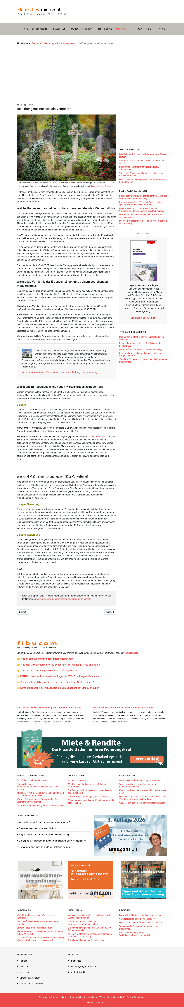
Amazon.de (139, 997)
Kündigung (87, 29)
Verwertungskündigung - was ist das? (137, 919)
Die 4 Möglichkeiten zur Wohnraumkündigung (140, 915)
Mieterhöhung (105, 29)
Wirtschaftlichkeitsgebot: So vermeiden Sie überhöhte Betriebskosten (37, 800)
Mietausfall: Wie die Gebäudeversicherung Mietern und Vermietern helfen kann (40, 794)
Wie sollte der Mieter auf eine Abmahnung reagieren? (44, 822)
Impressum (24, 972)
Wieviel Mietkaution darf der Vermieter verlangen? (142, 803)
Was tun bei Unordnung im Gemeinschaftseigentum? (48, 670)
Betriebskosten (40, 29)
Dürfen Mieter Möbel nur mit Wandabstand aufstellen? (123, 707)
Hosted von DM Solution (31, 983)
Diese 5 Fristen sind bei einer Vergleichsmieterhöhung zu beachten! (86, 922)
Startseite (36, 43)
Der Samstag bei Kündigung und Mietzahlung (89, 796)
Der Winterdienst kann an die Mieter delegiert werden (44, 847)
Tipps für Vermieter (66, 43)
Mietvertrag (122, 29)
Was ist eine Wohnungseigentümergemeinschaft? (47, 658)
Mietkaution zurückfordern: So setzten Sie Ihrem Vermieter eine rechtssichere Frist (142, 797)
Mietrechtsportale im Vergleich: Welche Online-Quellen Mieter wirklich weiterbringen (141, 203)
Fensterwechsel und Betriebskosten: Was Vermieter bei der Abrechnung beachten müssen (141, 209)
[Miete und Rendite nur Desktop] (92, 748)
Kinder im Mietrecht (77, 780)
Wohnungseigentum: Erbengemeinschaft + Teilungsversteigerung (59, 372)
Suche (162, 29)
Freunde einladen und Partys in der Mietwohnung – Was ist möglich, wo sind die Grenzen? (41, 938)
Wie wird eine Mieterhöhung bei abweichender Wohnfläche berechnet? (90, 916)
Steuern (138, 29)
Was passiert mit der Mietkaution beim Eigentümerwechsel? (137, 785)
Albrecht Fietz (95, 186)
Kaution (74, 29)
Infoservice (75, 961)
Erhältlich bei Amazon (144, 317)
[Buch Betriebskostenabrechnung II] (130, 835)
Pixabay (108, 186)
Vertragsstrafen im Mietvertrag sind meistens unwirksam (49, 707)
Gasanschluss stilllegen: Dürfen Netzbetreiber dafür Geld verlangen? (57, 682)
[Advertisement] (92, 69)
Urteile (150, 29)
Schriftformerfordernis (97, 436)
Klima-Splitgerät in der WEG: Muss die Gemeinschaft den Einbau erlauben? (60, 687)
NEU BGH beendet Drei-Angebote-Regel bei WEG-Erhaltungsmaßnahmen (59, 676)
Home (25, 29)
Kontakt (23, 961)
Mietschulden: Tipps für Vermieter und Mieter (140, 922)
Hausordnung (60, 29)
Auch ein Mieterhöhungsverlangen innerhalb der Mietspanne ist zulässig (90, 935)
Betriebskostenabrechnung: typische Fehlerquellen (41, 805)
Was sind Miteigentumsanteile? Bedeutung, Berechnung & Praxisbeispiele (60, 664)
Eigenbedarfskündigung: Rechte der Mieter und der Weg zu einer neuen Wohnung (143, 197)
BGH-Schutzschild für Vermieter (32, 780)
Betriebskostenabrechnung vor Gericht (37, 828)
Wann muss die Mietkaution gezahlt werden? (140, 780)
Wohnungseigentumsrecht (83, 966)
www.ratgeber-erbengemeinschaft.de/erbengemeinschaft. (63, 599)
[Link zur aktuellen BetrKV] (41, 880)
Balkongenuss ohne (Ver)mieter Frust (34, 927)
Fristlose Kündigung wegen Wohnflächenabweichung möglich (134, 933)
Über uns (23, 966)
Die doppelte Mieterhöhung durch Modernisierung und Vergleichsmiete (52, 841)
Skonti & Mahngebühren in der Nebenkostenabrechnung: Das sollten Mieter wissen (38, 787)
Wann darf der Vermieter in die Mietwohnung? (140, 349)
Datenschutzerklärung (30, 978)
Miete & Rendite (78, 972)
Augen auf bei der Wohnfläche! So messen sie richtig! (44, 834)
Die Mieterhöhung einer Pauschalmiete (86, 940)
